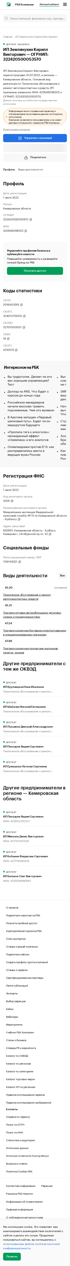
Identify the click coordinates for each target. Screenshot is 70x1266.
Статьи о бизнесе (16, 1040)
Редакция (46, 1185)
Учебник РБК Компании (20, 1032)
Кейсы (9, 1009)
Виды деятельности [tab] (30, 169)
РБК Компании (24, 4)
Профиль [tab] (9, 169)
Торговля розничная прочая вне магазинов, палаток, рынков (30, 650)
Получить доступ (35, 271)
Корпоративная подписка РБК (24, 931)
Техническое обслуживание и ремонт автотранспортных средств (27, 596)
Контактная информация (20, 1185)
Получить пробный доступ (21, 923)
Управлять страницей (38, 138)
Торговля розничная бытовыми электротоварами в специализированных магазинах (34, 632)
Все (62, 575)
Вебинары (12, 1016)
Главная (7, 36)
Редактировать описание (16, 129)
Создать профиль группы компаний (27, 962)
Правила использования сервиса (25, 1094)
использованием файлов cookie (23, 1243)
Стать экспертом (16, 938)
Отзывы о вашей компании (22, 946)
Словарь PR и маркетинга (21, 1048)
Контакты (12, 1109)
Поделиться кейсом (17, 954)
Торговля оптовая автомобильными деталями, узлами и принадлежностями (32, 614)
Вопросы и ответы (16, 1163)
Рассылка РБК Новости (19, 1193)
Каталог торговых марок (20, 1079)
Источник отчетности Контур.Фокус (27, 1155)
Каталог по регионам (18, 1063)
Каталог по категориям (19, 1071)
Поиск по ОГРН (15, 1124)
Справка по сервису (18, 1116)
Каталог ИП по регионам (20, 1087)
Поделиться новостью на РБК (23, 915)
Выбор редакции (16, 1001)
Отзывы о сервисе (16, 970)
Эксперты (12, 993)
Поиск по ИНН (14, 1132)
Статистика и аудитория (20, 1140)
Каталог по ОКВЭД (17, 1055)
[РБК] (8, 4)
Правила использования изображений (28, 1102)
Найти (59, 18)
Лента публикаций (17, 985)
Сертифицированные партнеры (24, 977)
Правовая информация (19, 1209)
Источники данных (17, 1148)
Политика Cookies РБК (19, 1171)
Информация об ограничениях (24, 1201)
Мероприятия (14, 1024)
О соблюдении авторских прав (24, 1217)
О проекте (12, 907)
